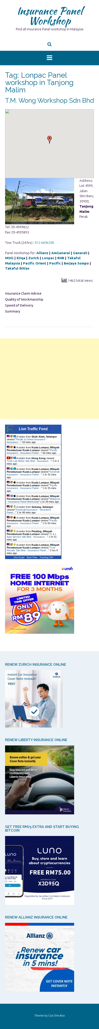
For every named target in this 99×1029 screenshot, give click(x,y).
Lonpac (48, 258)
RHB (60, 258)
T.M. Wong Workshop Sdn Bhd (49, 100)
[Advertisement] (49, 378)
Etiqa (21, 258)
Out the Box (56, 1015)
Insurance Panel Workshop (49, 15)
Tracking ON (46, 557)
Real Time (32, 557)
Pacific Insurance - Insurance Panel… (32, 451)
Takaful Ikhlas (17, 268)
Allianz (42, 253)
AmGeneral (60, 253)
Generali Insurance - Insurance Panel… (33, 473)
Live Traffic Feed (33, 429)
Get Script (19, 557)
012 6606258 (44, 242)
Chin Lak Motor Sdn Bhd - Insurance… (29, 461)
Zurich (33, 258)
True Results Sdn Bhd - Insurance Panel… (31, 549)
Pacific (55, 263)
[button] (49, 139)
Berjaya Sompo (76, 263)
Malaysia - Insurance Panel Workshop (33, 500)
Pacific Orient (34, 263)
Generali (80, 253)
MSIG (9, 258)
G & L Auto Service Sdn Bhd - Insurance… (31, 535)
